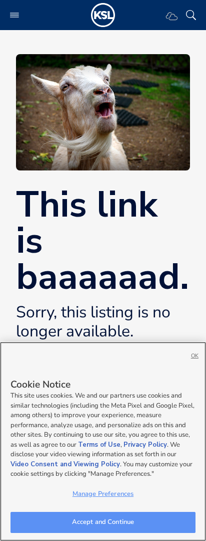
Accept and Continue (103, 521)
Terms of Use (99, 444)
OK (194, 355)
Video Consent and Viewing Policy (65, 464)
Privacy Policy (145, 444)
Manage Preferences (103, 493)
